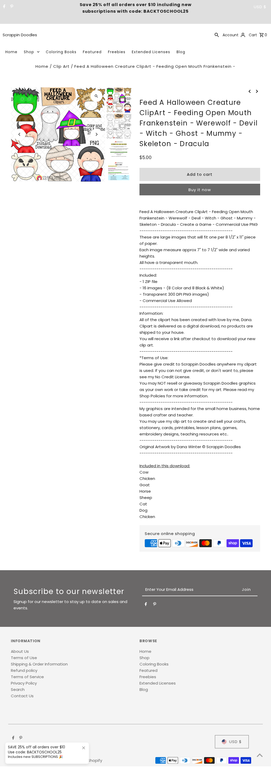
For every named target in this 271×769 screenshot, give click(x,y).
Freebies (116, 52)
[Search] (216, 35)
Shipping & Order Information (39, 664)
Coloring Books (61, 52)
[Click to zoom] (96, 96)
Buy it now (199, 189)
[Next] (96, 134)
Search (18, 689)
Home (11, 52)
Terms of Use (24, 657)
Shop (29, 52)
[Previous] (19, 134)
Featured (92, 52)
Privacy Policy (24, 683)
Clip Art (61, 66)
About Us (20, 651)
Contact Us (22, 696)
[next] (257, 91)
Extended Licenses (151, 52)
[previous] (249, 91)
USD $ (260, 7)
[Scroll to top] (260, 755)
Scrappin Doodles (20, 35)
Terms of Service (27, 677)
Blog (181, 52)
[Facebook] (3, 7)
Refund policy (24, 670)
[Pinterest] (11, 7)
